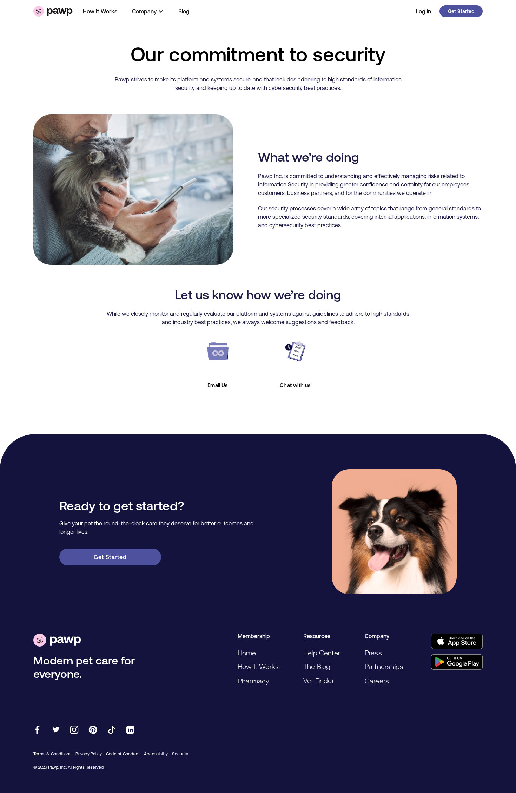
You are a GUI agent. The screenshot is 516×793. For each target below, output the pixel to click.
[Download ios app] (457, 641)
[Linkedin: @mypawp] (130, 731)
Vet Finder (318, 680)
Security (180, 754)
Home (247, 653)
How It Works (100, 11)
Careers (377, 681)
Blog (184, 11)
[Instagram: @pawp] (74, 731)
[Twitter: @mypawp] (56, 731)
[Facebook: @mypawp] (37, 731)
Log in (423, 11)
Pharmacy (254, 681)
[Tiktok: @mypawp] (111, 731)
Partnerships (384, 666)
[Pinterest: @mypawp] (93, 731)
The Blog (317, 666)
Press (373, 653)
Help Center (321, 653)
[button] (148, 11)
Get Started (461, 11)
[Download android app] (457, 662)
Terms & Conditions (52, 754)
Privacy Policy (88, 754)
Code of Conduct (123, 754)
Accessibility (156, 754)
